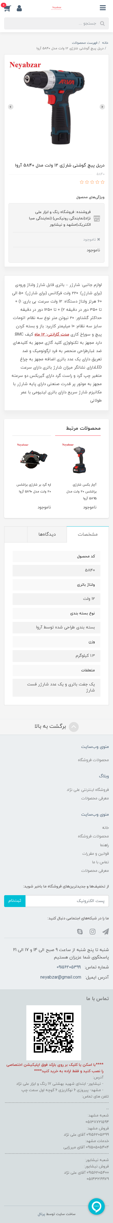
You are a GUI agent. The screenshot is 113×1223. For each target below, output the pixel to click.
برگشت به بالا (51, 726)
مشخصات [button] (88, 534)
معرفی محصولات (95, 798)
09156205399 (68, 967)
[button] (10, 8)
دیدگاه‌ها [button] (47, 534)
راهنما (104, 845)
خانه (105, 827)
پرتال (41, 1214)
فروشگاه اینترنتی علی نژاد (88, 789)
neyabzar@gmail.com (60, 977)
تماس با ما (100, 862)
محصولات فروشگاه (93, 760)
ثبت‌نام (15, 901)
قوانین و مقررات (95, 853)
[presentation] (102, 107)
